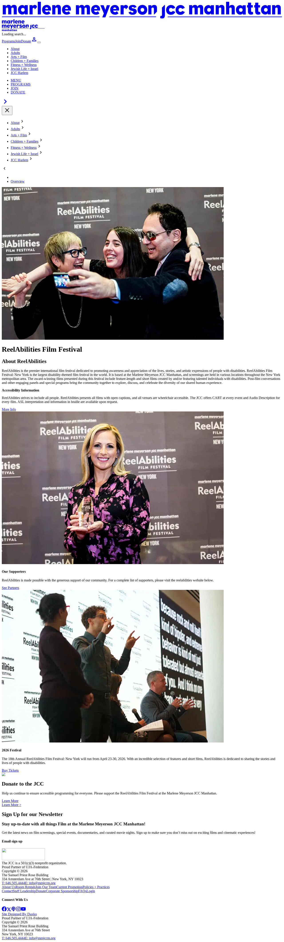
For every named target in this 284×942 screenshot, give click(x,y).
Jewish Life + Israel (24, 69)
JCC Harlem (19, 73)
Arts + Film (19, 57)
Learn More (10, 801)
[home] (23, 859)
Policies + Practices (96, 887)
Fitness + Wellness (24, 65)
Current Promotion (69, 887)
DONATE (18, 92)
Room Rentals (26, 887)
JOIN (14, 88)
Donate (41, 891)
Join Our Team (46, 887)
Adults (15, 53)
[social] (4, 910)
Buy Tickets (10, 770)
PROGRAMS (21, 84)
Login (91, 891)
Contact (7, 891)
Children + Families (24, 61)
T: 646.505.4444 (13, 883)
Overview (18, 181)
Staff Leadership (24, 891)
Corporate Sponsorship (62, 891)
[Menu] (39, 42)
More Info (9, 409)
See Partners (10, 588)
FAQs (82, 891)
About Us (9, 887)
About (15, 49)
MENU (16, 80)
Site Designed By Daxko (19, 914)
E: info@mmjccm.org (40, 883)
